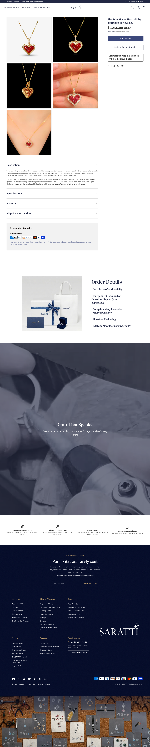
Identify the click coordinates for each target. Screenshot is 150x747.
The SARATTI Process (19, 618)
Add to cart (125, 38)
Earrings (43, 618)
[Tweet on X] (114, 66)
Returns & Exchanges (47, 653)
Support (43, 638)
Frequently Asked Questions (49, 647)
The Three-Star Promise (20, 621)
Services (71, 598)
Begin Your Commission (76, 604)
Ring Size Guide (17, 653)
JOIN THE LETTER (90, 583)
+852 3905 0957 (79, 642)
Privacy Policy (31, 684)
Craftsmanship (17, 614)
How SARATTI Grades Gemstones (19, 661)
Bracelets (43, 621)
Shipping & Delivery (46, 650)
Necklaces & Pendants (47, 624)
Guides (15, 638)
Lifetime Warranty (74, 614)
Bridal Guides (16, 647)
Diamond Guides (17, 643)
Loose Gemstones (46, 614)
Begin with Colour (18, 666)
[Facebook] (18, 678)
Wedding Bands (45, 611)
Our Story (15, 607)
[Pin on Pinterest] (122, 66)
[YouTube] (29, 678)
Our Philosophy (17, 611)
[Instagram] (13, 678)
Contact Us (44, 643)
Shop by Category (47, 598)
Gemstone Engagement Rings (50, 607)
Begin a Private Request (76, 618)
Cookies (40, 684)
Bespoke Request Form (76, 611)
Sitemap (48, 684)
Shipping (111, 31)
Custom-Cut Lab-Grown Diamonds (48, 629)
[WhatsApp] (45, 678)
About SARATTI (17, 604)
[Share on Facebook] (118, 66)
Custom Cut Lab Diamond (77, 607)
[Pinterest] (24, 678)
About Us (16, 598)
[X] (40, 678)
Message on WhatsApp (79, 652)
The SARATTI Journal (19, 657)
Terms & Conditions (18, 684)
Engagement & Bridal (19, 650)
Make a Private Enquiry (125, 47)
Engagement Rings (46, 604)
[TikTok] (34, 678)
